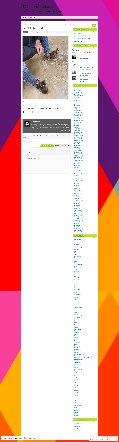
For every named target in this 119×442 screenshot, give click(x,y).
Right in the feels (79, 369)
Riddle (76, 367)
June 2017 (77, 165)
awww (43, 135)
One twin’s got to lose (80, 35)
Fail (75, 286)
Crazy (75, 266)
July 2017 (76, 164)
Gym (75, 309)
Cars (75, 254)
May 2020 (77, 107)
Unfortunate (77, 405)
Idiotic (76, 314)
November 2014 (78, 217)
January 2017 (78, 173)
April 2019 (77, 129)
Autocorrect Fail (79, 248)
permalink (61, 135)
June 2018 (77, 145)
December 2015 (78, 195)
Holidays (76, 312)
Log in (76, 425)
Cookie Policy (36, 438)
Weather (76, 410)
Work (75, 414)
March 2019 (77, 130)
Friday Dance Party (79, 294)
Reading (76, 360)
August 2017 (77, 162)
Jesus (75, 322)
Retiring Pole (78, 33)
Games (76, 299)
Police (76, 352)
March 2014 (77, 230)
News (75, 341)
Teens (76, 392)
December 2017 (78, 155)
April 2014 (77, 228)
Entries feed (77, 426)
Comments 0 (47, 145)
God (75, 304)
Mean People (78, 331)
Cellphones (77, 256)
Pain (75, 344)
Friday (76, 292)
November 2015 (78, 197)
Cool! (75, 263)
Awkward (76, 249)
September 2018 (78, 140)
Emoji (76, 281)
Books (76, 253)
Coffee (76, 259)
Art (75, 246)
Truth (76, 399)
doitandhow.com (79, 277)
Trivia (76, 395)
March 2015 (77, 210)
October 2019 (78, 119)
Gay (75, 301)
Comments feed (78, 428)
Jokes (75, 324)
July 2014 (76, 223)
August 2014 (77, 222)
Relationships (78, 364)
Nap (75, 339)
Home (25, 17)
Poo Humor (77, 354)
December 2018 (78, 135)
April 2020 (77, 109)
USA (75, 407)
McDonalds (77, 329)
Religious (77, 366)
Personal (76, 349)
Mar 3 (25, 32)
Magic (76, 327)
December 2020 (78, 95)
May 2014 (76, 227)
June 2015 (77, 205)
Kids (75, 326)
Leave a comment (62, 145)
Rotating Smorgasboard (86, 69)
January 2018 (78, 154)
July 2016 (76, 183)
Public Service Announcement (83, 357)
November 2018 (78, 137)
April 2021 (77, 89)
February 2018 (78, 152)
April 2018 (77, 149)
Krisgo (37, 32)
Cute (46, 135)
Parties (76, 347)
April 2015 (77, 208)
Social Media (78, 385)
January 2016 (78, 193)
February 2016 (78, 192)
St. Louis (76, 389)
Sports (76, 387)
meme (76, 334)
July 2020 (77, 104)
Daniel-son (77, 36)
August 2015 (77, 202)
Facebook (77, 284)
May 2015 (76, 207)
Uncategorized (78, 404)
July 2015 (76, 203)
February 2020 (78, 112)
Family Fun (77, 287)
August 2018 (77, 142)
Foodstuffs (77, 291)
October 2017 (78, 158)
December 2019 (78, 115)
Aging (76, 241)
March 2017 (77, 170)
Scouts (76, 375)
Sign (75, 382)
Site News (77, 384)
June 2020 (77, 105)
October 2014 (78, 218)
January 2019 (78, 134)
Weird (76, 412)
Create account (78, 423)
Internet (76, 319)
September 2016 (78, 180)
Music (76, 337)
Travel (76, 394)
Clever (76, 258)
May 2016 (76, 187)
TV (75, 400)
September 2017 (78, 160)
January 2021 (78, 94)
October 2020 (78, 99)
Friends (76, 296)
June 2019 (77, 125)
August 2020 (77, 102)
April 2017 (77, 168)
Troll (75, 397)
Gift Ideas (77, 302)
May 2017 (76, 167)
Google (76, 306)
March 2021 (77, 90)
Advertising (77, 239)
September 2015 (78, 200)
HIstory (76, 311)
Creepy (76, 268)
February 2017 (78, 172)
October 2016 (78, 178)
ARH (81, 58)
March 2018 (77, 150)
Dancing (76, 271)
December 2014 (78, 215)
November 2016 (78, 177)
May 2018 (76, 147)
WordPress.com (78, 430)
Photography (78, 351)
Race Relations (78, 359)
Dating (76, 273)
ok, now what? (78, 41)
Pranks (76, 356)
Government (78, 307)
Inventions (77, 321)
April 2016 (77, 188)
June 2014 (77, 225)
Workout (76, 415)
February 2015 (78, 212)
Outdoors (77, 342)
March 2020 (77, 110)
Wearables (77, 409)
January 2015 (78, 213)
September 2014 (78, 220)
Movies (76, 336)
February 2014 (78, 232)
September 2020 (79, 100)
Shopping (77, 379)
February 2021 (78, 92)
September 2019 (78, 120)
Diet (75, 274)
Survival (76, 390)
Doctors (76, 276)
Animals (39, 135)
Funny (49, 135)
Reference (77, 362)
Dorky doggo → (67, 24)
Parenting (77, 346)
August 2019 (77, 122)
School (76, 372)
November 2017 (78, 157)
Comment (64, 170)
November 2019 (78, 117)
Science (76, 374)
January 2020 (78, 114)
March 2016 (77, 190)
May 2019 (76, 127)
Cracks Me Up (78, 264)
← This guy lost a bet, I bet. (29, 24)
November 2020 (78, 97)
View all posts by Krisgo (63, 130)
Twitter (76, 402)
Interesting (77, 317)
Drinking (76, 279)
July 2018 (76, 144)
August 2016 (77, 182)
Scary (75, 370)
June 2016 (77, 185)
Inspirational (78, 316)
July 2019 (76, 124)
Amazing (76, 243)
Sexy (75, 377)
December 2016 (78, 175)
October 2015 (78, 198)
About (32, 17)
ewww (76, 282)
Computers (77, 261)
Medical (76, 332)
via (23, 101)
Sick (75, 380)
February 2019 (78, 132)
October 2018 (78, 139)
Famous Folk (78, 289)
